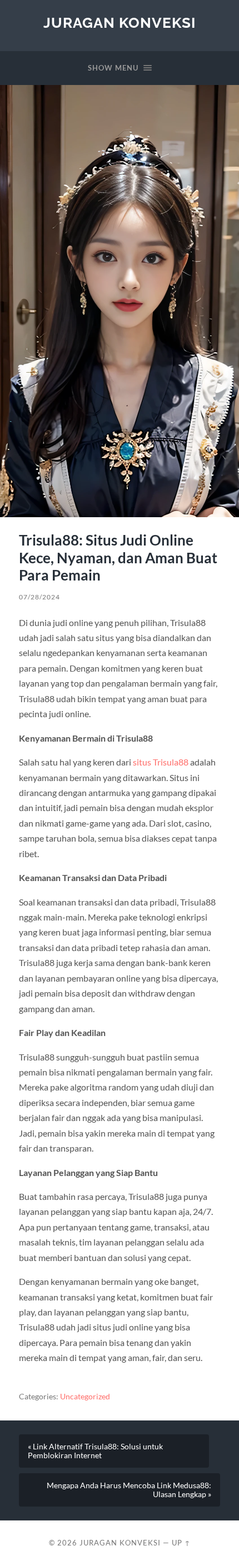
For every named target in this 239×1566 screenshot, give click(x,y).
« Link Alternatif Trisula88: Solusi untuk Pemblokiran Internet (95, 1451)
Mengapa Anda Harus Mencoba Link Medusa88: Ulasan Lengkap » (129, 1490)
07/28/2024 (39, 597)
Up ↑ (181, 1542)
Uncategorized (85, 1396)
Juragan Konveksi (119, 22)
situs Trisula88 (160, 762)
